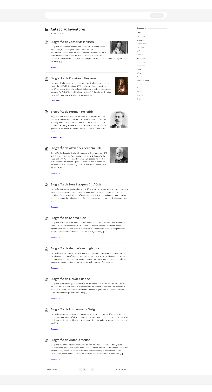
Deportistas (141, 40)
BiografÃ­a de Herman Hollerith (72, 112)
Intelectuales (141, 62)
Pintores (140, 84)
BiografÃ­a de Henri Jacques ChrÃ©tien (77, 184)
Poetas (139, 88)
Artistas (139, 33)
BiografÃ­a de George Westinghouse (75, 248)
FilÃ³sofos (140, 51)
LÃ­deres (140, 69)
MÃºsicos (140, 73)
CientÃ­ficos (141, 36)
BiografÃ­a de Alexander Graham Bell (76, 148)
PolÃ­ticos (140, 91)
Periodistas (141, 77)
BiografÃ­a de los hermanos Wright (74, 309)
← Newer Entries (51, 369)
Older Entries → (122, 369)
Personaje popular (144, 80)
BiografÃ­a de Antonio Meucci (71, 340)
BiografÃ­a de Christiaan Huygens (73, 78)
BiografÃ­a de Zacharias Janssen (72, 42)
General (140, 55)
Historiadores (142, 58)
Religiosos (140, 99)
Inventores (58, 33)
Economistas (141, 44)
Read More (56, 67)
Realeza (140, 95)
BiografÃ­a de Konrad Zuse (68, 218)
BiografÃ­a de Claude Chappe (70, 279)
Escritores (140, 47)
